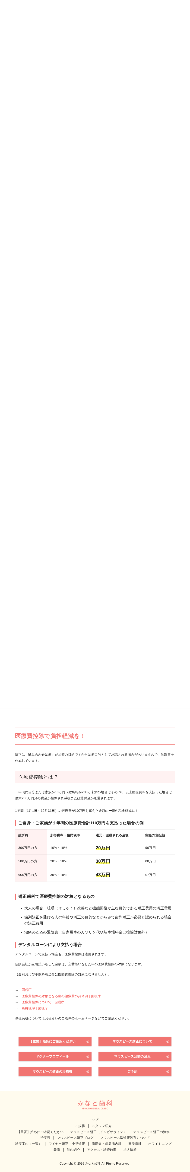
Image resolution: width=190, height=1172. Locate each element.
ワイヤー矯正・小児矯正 (67, 1144)
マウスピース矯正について (132, 1041)
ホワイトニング (159, 1144)
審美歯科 (135, 1144)
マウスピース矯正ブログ (75, 1138)
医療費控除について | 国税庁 (43, 1002)
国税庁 (27, 990)
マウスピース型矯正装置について (125, 1138)
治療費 (45, 1138)
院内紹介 (73, 1150)
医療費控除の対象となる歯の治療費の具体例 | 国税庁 (61, 996)
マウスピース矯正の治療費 (53, 1071)
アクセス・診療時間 (102, 1150)
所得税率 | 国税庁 (35, 1008)
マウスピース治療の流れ (132, 1056)
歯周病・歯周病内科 (107, 1144)
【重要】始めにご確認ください (52, 1041)
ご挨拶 (80, 1126)
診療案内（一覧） (28, 1144)
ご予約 (132, 1071)
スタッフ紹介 (102, 1126)
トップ (93, 1120)
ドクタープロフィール (52, 1056)
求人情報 (130, 1150)
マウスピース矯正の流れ (151, 1132)
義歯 (57, 1150)
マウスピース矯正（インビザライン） (98, 1132)
